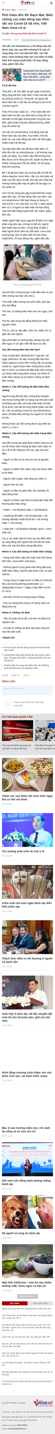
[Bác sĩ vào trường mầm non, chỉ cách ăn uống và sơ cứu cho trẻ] (27, 1107)
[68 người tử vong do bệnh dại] (27, 1212)
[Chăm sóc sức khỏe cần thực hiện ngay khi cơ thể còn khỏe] (27, 775)
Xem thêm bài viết (27, 1296)
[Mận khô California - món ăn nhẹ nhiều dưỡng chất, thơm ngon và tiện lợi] (27, 1261)
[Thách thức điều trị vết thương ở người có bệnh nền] (27, 937)
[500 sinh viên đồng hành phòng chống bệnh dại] (27, 1159)
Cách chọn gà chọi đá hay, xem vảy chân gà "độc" (24, 1337)
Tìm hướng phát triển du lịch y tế (23, 851)
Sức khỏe (23, 9)
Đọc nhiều (14, 1303)
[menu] (3, 2)
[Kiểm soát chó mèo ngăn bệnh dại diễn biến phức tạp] (27, 882)
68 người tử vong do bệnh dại (21, 1233)
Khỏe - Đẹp (10, 10)
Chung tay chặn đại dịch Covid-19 (28, 33)
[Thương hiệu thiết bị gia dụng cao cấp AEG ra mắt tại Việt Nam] (17, 730)
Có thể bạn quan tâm (17, 717)
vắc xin (26, 675)
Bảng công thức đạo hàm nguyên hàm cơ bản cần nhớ (26, 1308)
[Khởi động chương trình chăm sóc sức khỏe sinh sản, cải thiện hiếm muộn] (27, 1051)
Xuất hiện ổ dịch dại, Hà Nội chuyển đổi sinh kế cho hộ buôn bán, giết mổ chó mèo (27, 1017)
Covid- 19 (15, 675)
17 (20, 1318)
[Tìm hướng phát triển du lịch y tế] (27, 830)
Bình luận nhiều (40, 1303)
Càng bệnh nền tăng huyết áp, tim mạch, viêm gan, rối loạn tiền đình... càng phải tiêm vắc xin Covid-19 (37, 75)
